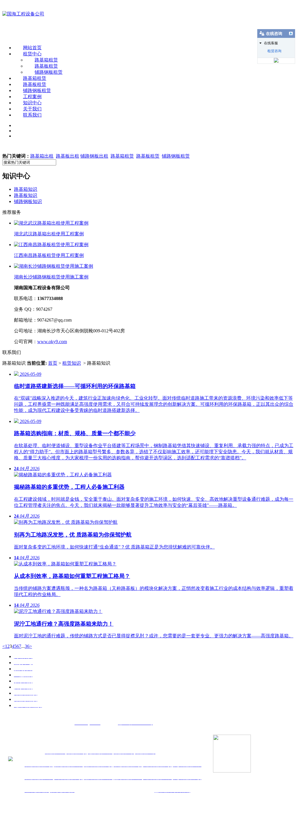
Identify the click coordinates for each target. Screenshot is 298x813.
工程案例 (32, 96)
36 (27, 646)
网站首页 (32, 47)
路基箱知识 (25, 189)
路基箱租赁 (46, 59)
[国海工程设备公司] (23, 13)
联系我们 (32, 114)
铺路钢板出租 (94, 156)
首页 (52, 363)
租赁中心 (32, 53)
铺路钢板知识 (28, 201)
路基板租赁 (46, 66)
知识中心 (32, 102)
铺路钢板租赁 (49, 72)
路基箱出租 (42, 156)
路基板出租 (67, 156)
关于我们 (32, 108)
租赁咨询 (274, 51)
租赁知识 (71, 363)
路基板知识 (25, 195)
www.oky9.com (52, 341)
